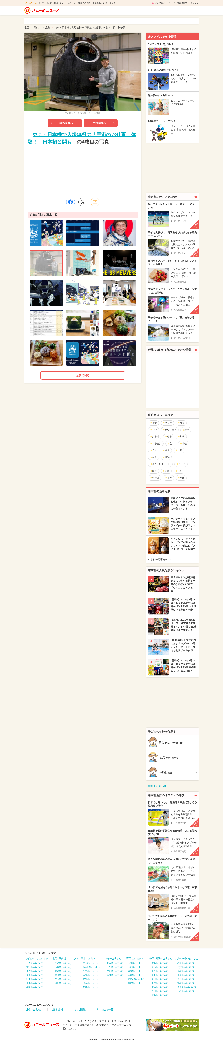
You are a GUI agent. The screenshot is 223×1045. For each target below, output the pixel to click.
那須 (182, 423)
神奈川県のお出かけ (92, 967)
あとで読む (160, 3)
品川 (167, 450)
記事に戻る (83, 375)
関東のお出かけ (89, 958)
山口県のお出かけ (160, 971)
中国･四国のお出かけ (161, 958)
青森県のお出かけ (34, 971)
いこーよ (33, 3)
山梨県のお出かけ (63, 967)
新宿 (186, 430)
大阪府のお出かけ (136, 963)
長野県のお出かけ (63, 963)
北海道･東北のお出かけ (37, 958)
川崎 (182, 436)
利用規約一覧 (105, 1009)
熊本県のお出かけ (185, 975)
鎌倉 (154, 457)
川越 (167, 471)
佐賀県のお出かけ (185, 967)
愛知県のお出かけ (115, 963)
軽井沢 (155, 478)
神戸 (154, 430)
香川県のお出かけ (160, 991)
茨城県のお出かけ (91, 987)
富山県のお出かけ (63, 979)
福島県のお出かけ (34, 987)
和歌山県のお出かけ (137, 979)
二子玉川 (156, 443)
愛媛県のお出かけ (160, 983)
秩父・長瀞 (170, 430)
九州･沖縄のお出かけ (186, 958)
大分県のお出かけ (185, 979)
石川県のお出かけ (63, 975)
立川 (172, 443)
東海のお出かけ (113, 958)
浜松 (180, 471)
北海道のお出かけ (34, 963)
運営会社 (57, 1009)
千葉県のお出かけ (91, 971)
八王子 (182, 464)
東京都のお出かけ (91, 963)
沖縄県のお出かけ (185, 991)
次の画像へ (99, 123)
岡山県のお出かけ (160, 967)
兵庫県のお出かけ (136, 971)
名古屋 (168, 423)
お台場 (155, 436)
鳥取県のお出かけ (160, 975)
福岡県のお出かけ (185, 963)
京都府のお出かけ (136, 967)
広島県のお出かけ (160, 963)
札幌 (184, 443)
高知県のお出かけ (160, 987)
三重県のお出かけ (115, 971)
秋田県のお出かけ (34, 979)
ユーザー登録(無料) (178, 3)
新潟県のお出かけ (63, 971)
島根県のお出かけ (160, 979)
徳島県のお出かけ (160, 995)
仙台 (169, 436)
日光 (154, 450)
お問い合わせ (32, 1009)
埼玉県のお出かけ (91, 975)
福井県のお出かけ (63, 983)
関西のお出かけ (134, 958)
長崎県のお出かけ (185, 971)
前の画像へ (66, 123)
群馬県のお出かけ (91, 979)
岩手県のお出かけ (34, 975)
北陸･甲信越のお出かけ (65, 958)
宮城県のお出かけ (34, 967)
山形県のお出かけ (34, 983)
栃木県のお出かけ (91, 983)
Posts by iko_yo (156, 785)
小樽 (169, 478)
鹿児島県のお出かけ (186, 987)
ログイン (194, 3)
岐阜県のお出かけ (115, 967)
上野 (180, 450)
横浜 (154, 423)
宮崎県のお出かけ (185, 983)
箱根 (154, 471)
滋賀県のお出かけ (136, 983)
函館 (182, 478)
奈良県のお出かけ (136, 975)
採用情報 (80, 1009)
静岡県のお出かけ (115, 975)
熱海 (167, 457)
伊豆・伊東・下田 (161, 464)
